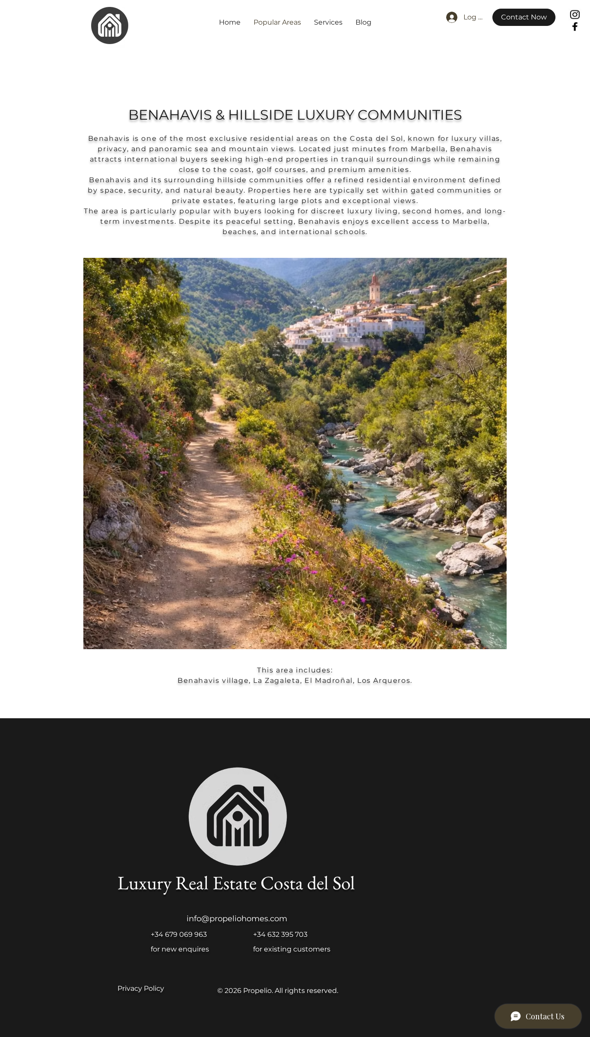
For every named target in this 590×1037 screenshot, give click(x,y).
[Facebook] (574, 26)
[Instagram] (575, 14)
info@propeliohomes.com (237, 918)
